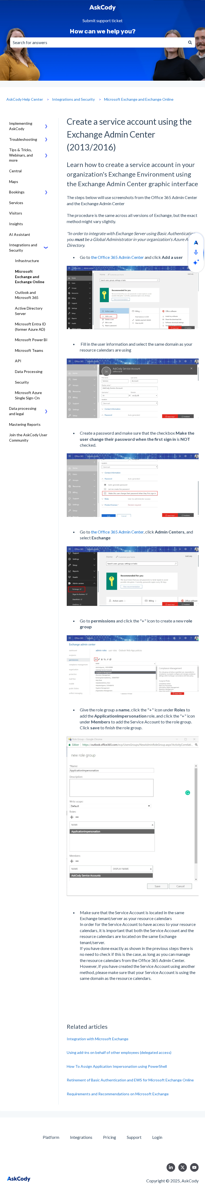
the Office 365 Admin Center (117, 257)
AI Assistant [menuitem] (19, 234)
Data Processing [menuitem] (28, 371)
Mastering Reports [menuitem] (25, 424)
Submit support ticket (102, 20)
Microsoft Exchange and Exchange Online (139, 99)
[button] (46, 124)
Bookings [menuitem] (17, 192)
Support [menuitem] (134, 1137)
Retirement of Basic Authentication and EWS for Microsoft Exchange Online (130, 1080)
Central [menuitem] (15, 171)
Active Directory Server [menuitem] (28, 311)
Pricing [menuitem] (109, 1137)
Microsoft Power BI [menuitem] (31, 339)
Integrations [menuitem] (81, 1137)
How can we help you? (103, 31)
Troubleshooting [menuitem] (23, 139)
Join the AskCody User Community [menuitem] (28, 437)
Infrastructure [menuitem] (27, 260)
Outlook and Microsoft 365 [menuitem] (26, 295)
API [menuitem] (18, 361)
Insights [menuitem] (16, 223)
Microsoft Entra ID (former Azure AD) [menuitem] (30, 327)
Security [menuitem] (22, 382)
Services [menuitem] (16, 202)
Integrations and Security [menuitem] (23, 247)
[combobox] (97, 42)
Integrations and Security (73, 99)
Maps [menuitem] (13, 181)
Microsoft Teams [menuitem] (29, 350)
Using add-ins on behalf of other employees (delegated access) (119, 1052)
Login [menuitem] (157, 1137)
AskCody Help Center (24, 99)
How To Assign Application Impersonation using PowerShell (117, 1066)
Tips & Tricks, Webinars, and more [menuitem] (21, 154)
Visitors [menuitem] (15, 213)
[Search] (190, 42)
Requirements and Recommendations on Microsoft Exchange (118, 1094)
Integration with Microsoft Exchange (97, 1039)
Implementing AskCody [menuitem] (20, 126)
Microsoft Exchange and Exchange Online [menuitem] (29, 276)
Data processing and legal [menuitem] (22, 411)
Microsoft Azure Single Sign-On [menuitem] (28, 395)
